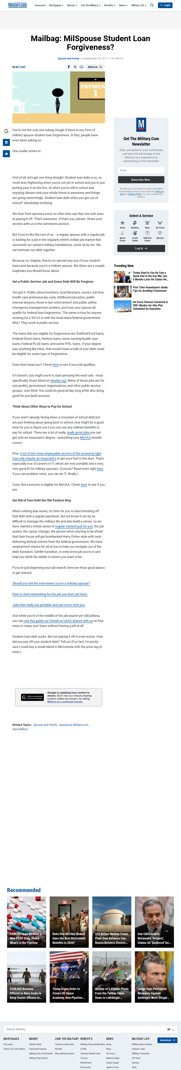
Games (135, 1062)
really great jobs (78, 432)
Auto (134, 1067)
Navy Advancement (64, 1053)
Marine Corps (112, 1058)
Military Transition (141, 1053)
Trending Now (124, 266)
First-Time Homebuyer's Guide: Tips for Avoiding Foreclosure (150, 289)
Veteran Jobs (138, 1049)
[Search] (152, 5)
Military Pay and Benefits (92, 1044)
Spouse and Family (68, 58)
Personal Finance (37, 1049)
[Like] (6, 153)
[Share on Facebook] (69, 67)
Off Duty (136, 1058)
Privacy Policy (135, 194)
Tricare (83, 1058)
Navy (108, 1049)
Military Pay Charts (38, 1058)
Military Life (137, 5)
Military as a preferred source (65, 701)
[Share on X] (75, 67)
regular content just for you (74, 526)
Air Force (110, 1053)
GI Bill (83, 1049)
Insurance (40, 5)
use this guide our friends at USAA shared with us (58, 621)
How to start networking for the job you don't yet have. (50, 594)
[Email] (81, 67)
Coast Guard (112, 1062)
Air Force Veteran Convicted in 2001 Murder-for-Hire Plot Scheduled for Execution (150, 305)
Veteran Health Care (90, 1053)
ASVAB (58, 1049)
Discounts (85, 1067)
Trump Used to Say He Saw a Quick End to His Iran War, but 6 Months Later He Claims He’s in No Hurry (150, 276)
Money (71, 5)
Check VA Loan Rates (14, 1049)
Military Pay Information (41, 1053)
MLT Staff (20, 66)
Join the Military (89, 5)
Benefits (108, 5)
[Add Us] (6, 131)
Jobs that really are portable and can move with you (48, 605)
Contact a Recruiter (64, 1044)
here (55, 364)
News (122, 5)
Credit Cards (35, 1044)
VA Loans (8, 1044)
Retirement (85, 1062)
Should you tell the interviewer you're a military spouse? (51, 583)
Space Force (112, 1067)
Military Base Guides (142, 1044)
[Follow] (6, 142)
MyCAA (85, 437)
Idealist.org (58, 380)
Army (108, 1044)
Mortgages (55, 5)
